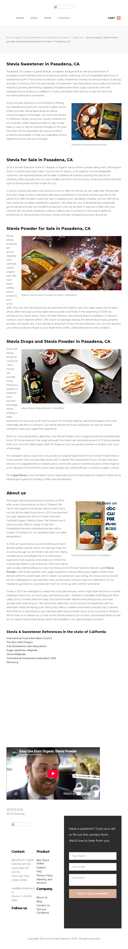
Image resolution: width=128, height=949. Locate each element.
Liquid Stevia (19, 475)
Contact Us (43, 905)
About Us (41, 897)
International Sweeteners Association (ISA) (31, 658)
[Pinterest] (29, 914)
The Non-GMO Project (19, 642)
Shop (34, 17)
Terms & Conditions (42, 911)
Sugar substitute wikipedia (21, 650)
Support (41, 867)
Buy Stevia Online (42, 862)
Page (47, 17)
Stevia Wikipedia (16, 654)
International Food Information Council (29, 638)
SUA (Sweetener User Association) (26, 646)
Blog (39, 901)
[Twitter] (18, 914)
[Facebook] (12, 914)
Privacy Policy (44, 875)
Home (20, 17)
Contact (64, 17)
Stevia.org (12, 662)
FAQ (39, 871)
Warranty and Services (44, 881)
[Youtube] (23, 914)
